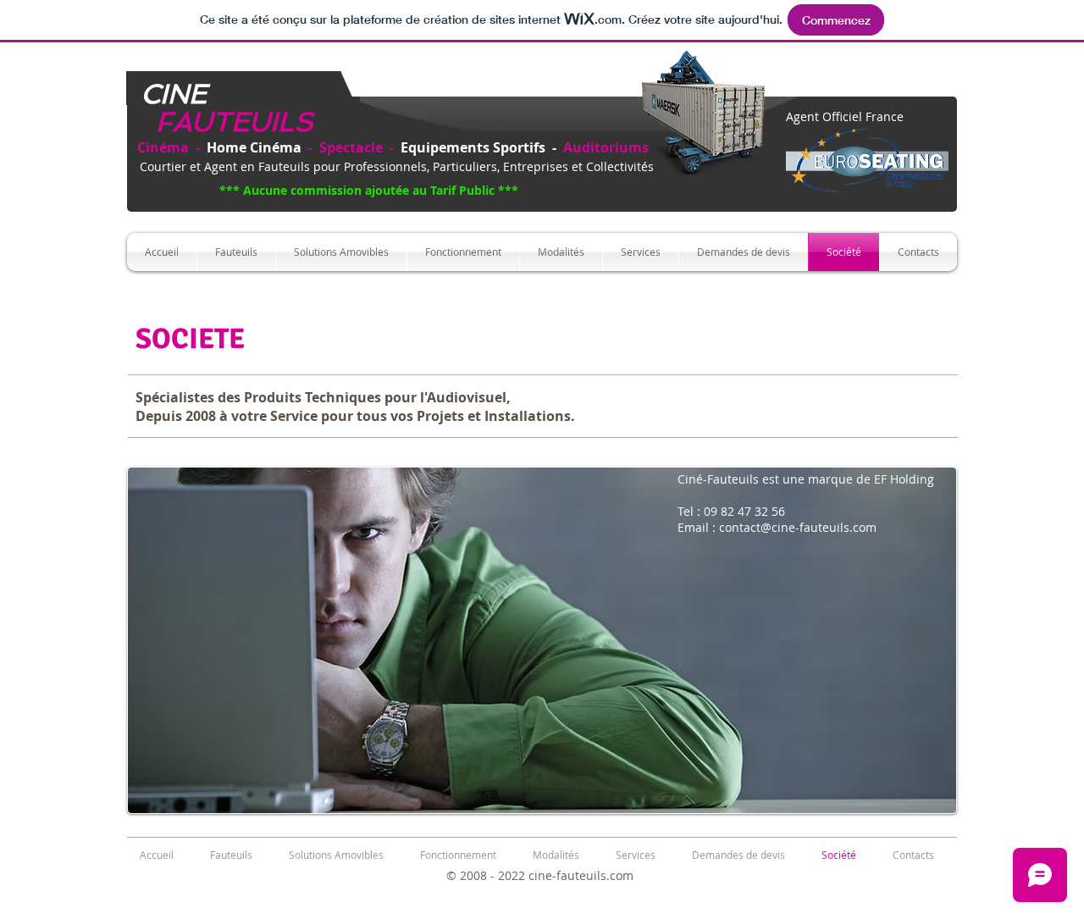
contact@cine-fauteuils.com (798, 527)
